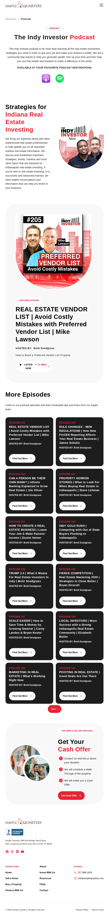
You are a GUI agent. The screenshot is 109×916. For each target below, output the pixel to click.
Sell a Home (11, 878)
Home (8, 872)
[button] (101, 5)
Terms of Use (98, 910)
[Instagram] (12, 851)
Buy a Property (13, 884)
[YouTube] (22, 851)
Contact (44, 890)
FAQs (43, 884)
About (43, 866)
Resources (45, 878)
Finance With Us (14, 890)
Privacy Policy (82, 910)
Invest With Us (47, 872)
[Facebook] (7, 851)
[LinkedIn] (17, 851)
